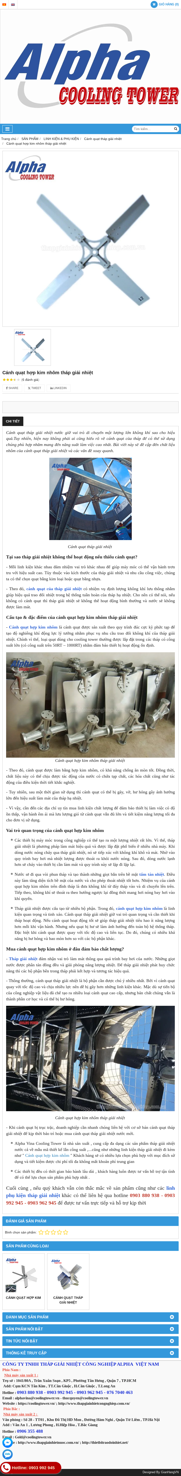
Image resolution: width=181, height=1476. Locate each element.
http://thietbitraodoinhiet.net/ (105, 1442)
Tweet (36, 388)
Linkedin (60, 388)
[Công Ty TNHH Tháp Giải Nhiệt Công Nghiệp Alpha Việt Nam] (90, 122)
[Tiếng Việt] (4, 4)
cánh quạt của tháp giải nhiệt (54, 588)
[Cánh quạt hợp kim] (23, 1274)
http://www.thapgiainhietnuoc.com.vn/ (48, 1442)
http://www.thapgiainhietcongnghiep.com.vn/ (94, 1403)
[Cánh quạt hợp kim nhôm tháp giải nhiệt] (90, 238)
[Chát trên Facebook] (7, 1442)
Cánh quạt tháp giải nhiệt (68, 1300)
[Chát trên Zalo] (7, 1454)
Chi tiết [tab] (13, 421)
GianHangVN (170, 1472)
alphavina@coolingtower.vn (37, 1398)
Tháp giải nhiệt (24, 958)
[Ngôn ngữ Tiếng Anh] (13, 4)
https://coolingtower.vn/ (36, 1403)
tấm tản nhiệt (151, 874)
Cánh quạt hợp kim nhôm (33, 627)
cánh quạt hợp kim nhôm (139, 908)
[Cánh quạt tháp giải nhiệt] (68, 1274)
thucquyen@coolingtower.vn (85, 1398)
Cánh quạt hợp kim (23, 1298)
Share (13, 388)
